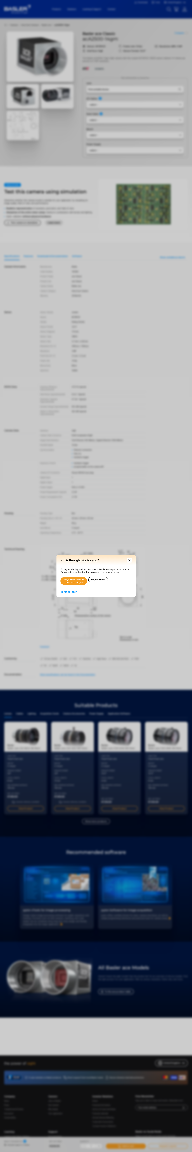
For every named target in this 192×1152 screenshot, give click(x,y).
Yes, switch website (73, 581)
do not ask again (68, 591)
